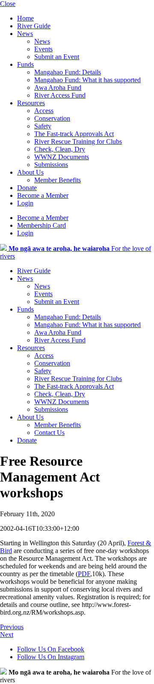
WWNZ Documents (61, 157)
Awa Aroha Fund (57, 87)
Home (25, 18)
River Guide (33, 26)
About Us (30, 172)
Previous (12, 626)
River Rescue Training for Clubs (78, 141)
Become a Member (42, 195)
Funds (25, 64)
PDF (84, 573)
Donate (27, 187)
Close (7, 3)
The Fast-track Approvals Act (74, 133)
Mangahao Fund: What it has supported (87, 79)
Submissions (51, 164)
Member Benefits (57, 180)
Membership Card (41, 225)
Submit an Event (56, 56)
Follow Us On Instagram (50, 656)
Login (25, 203)
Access (43, 110)
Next (6, 634)
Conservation (52, 118)
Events (43, 49)
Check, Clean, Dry (59, 149)
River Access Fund (60, 95)
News (25, 33)
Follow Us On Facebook (50, 649)
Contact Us (49, 432)
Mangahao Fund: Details (67, 72)
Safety (42, 126)
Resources (31, 103)
